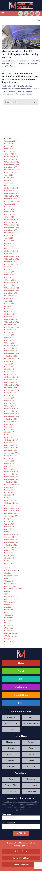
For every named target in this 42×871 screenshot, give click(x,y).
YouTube (32, 13)
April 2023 (10, 246)
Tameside (9, 628)
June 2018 (9, 398)
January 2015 (11, 505)
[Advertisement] (21, 121)
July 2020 (9, 332)
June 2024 (9, 209)
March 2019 (10, 374)
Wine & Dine (10, 641)
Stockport (9, 625)
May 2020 (9, 337)
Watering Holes (11, 636)
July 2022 (9, 269)
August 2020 (11, 330)
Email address (8, 823)
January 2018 (11, 411)
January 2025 (11, 191)
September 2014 (12, 516)
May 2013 (9, 558)
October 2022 (11, 261)
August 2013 (11, 550)
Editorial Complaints (31, 718)
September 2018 (12, 390)
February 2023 (11, 251)
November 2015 (12, 479)
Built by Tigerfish (21, 845)
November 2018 (12, 385)
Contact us (11, 729)
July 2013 (9, 553)
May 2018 (9, 400)
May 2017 (9, 432)
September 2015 (12, 484)
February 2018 (11, 408)
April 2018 (10, 403)
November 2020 (12, 322)
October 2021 (11, 293)
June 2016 (9, 461)
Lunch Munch (11, 599)
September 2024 (12, 201)
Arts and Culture (12, 570)
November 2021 (12, 290)
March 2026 (10, 154)
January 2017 (11, 442)
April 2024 (10, 214)
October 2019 (11, 356)
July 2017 (9, 427)
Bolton (8, 573)
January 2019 (11, 379)
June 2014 (9, 524)
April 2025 (10, 183)
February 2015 (11, 503)
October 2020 (11, 324)
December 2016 (12, 445)
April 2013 (10, 560)
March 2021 (10, 311)
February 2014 (11, 534)
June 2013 (9, 555)
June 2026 (9, 146)
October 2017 (11, 419)
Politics (8, 612)
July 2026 (9, 143)
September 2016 (12, 453)
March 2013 (10, 563)
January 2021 (11, 316)
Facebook (20, 13)
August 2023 (11, 235)
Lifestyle (8, 596)
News (7, 604)
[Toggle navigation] (3, 13)
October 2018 (11, 387)
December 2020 (12, 319)
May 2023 (9, 243)
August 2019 (11, 361)
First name (6, 814)
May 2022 (9, 275)
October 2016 (11, 450)
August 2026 (11, 141)
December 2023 (12, 225)
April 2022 (10, 277)
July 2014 (9, 521)
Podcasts (9, 609)
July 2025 (9, 175)
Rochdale (9, 617)
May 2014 (9, 526)
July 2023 (9, 238)
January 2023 (11, 253)
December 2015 (12, 476)
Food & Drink (10, 586)
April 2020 (10, 340)
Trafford (8, 631)
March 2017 (10, 437)
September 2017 (12, 421)
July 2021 (9, 301)
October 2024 (11, 198)
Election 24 (10, 581)
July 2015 (9, 490)
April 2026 (10, 151)
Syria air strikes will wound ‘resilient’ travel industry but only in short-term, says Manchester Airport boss (20, 78)
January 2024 (11, 222)
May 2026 (9, 149)
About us (11, 717)
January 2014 (11, 537)
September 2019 (12, 358)
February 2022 (11, 282)
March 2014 (10, 532)
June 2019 (9, 366)
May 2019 (9, 369)
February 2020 (11, 345)
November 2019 (12, 353)
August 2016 (11, 456)
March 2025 (10, 185)
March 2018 (10, 406)
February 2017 (11, 440)
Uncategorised (11, 633)
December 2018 (12, 382)
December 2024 (12, 193)
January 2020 (11, 348)
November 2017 (12, 416)
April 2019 (10, 372)
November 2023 (12, 227)
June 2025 (9, 177)
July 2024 (9, 206)
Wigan (8, 638)
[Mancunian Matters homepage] (21, 5)
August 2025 (11, 172)
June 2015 (9, 492)
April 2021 (10, 309)
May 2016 (9, 463)
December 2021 (12, 288)
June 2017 (9, 429)
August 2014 (11, 518)
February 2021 (11, 314)
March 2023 (10, 248)
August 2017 (11, 424)
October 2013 (11, 545)
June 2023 (9, 240)
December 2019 (12, 351)
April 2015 (10, 497)
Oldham (8, 607)
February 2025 (11, 188)
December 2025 (12, 162)
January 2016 (11, 474)
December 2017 (12, 413)
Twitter (26, 13)
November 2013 (12, 542)
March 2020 (10, 343)
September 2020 (12, 327)
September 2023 (12, 232)
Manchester (10, 602)
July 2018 (9, 395)
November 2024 (12, 196)
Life (6, 594)
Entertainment (11, 583)
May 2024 (9, 212)
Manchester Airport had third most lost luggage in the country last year (20, 54)
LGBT (7, 591)
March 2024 (10, 217)
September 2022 (12, 264)
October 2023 (11, 230)
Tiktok (37, 13)
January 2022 (11, 285)
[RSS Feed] (38, 20)
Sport (7, 623)
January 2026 (11, 159)
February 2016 (11, 471)
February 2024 (11, 219)
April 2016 (10, 466)
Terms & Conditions (31, 723)
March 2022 (10, 280)
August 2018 (11, 393)
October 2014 (11, 513)
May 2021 (9, 306)
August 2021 (11, 298)
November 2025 (12, 164)
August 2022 (11, 267)
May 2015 (9, 495)
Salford (8, 620)
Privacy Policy (11, 723)
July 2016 (9, 458)
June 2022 (9, 272)
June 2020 (9, 335)
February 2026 (11, 156)
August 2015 (11, 487)
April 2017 (10, 434)
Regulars (9, 615)
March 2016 (10, 469)
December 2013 (12, 539)
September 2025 (12, 169)
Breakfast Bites (11, 575)
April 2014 (10, 529)
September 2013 (12, 547)
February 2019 (11, 377)
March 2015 (10, 500)
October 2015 (11, 482)
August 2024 (11, 204)
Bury (7, 578)
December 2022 (12, 256)
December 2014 (12, 508)
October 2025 (11, 167)
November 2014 (12, 511)
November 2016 (12, 448)
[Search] (35, 102)
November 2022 (12, 259)
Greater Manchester (13, 589)
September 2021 (12, 295)
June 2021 (9, 303)
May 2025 (9, 180)
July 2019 (9, 364)
